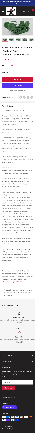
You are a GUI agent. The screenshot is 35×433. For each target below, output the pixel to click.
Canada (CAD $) (7, 397)
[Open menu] (3, 11)
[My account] (27, 11)
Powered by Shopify (8, 429)
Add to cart (17, 79)
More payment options (17, 91)
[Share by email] (31, 97)
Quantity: (5, 72)
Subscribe (8, 388)
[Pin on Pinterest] (24, 97)
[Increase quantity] (22, 72)
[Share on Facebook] (20, 97)
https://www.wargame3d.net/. (12, 282)
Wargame (5, 59)
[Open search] (24, 11)
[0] (31, 11)
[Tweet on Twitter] (28, 97)
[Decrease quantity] (11, 72)
